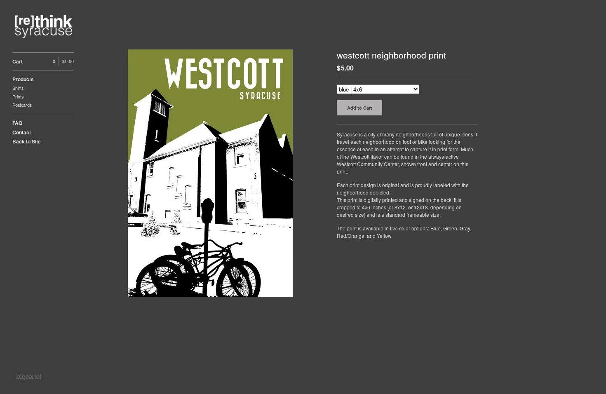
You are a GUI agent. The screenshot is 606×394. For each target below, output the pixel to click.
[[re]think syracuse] (43, 26)
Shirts (17, 88)
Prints (17, 97)
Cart (43, 61)
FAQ (17, 123)
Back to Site (26, 141)
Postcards (22, 105)
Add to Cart (359, 108)
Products (23, 79)
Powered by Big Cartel (28, 377)
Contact (21, 132)
